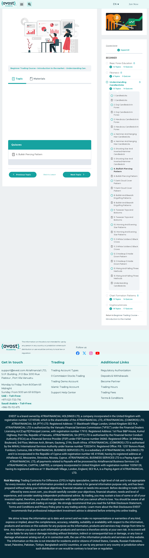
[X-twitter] (84, 353)
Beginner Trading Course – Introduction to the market (37, 68)
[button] (21, 4)
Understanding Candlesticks (80, 68)
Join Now (133, 4)
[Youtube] (97, 353)
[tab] (17, 79)
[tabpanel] (49, 110)
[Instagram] (91, 353)
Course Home (111, 45)
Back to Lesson (50, 174)
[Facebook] (78, 353)
